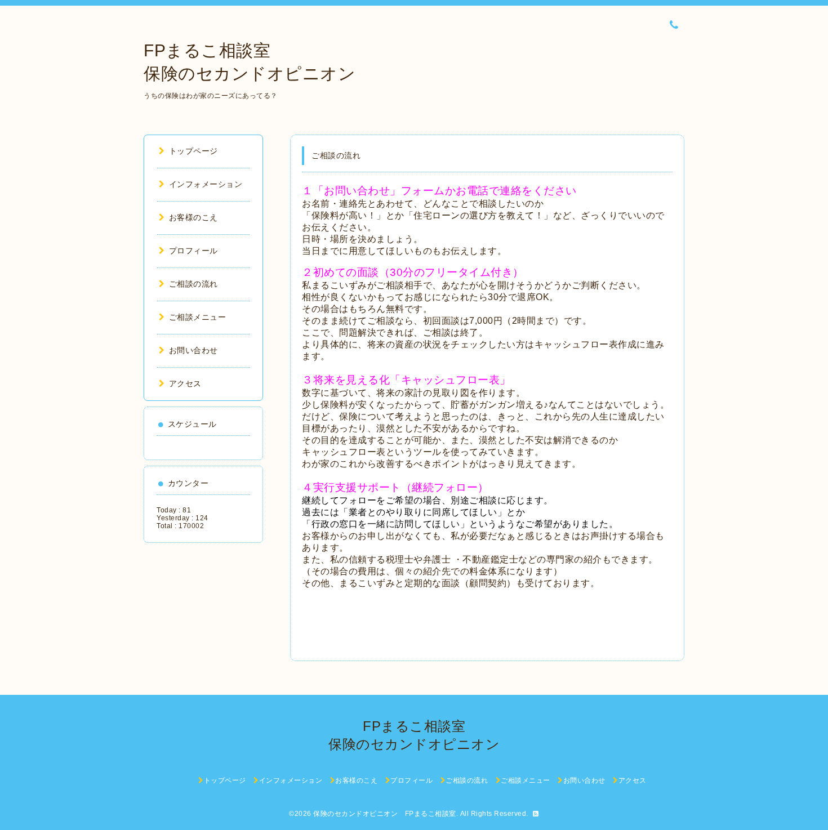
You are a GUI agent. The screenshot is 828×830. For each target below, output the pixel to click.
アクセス (185, 383)
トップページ (193, 150)
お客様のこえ (193, 217)
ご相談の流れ (193, 283)
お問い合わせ (193, 350)
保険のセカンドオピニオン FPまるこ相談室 (384, 814)
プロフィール (193, 250)
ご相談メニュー (197, 317)
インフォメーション (205, 184)
